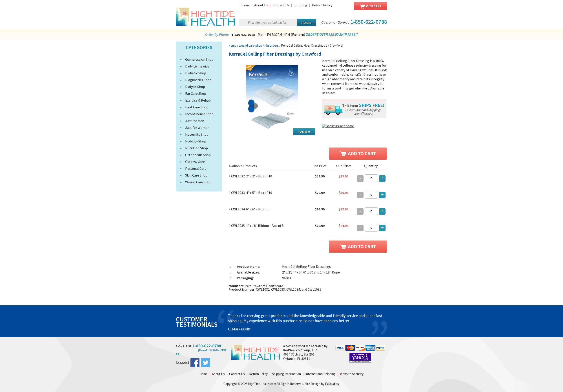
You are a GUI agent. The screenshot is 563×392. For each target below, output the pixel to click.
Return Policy (322, 5)
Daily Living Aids (197, 66)
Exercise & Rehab (198, 100)
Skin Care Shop (196, 175)
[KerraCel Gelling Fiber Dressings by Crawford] (272, 97)
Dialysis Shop (195, 86)
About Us (261, 5)
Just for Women (197, 127)
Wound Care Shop (198, 182)
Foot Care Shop (196, 107)
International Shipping (320, 374)
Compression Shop (199, 59)
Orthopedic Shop (198, 155)
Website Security (352, 374)
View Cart (373, 6)
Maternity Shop (196, 134)
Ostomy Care (195, 161)
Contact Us (280, 5)
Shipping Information (286, 374)
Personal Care (195, 168)
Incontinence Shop (199, 114)
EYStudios (332, 384)
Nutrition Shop (196, 148)
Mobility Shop (195, 141)
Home (245, 5)
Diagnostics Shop (198, 80)
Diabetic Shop (195, 73)
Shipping (300, 5)
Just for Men (194, 121)
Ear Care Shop (195, 93)
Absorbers (272, 45)
